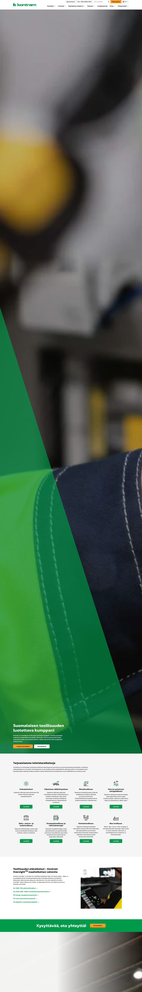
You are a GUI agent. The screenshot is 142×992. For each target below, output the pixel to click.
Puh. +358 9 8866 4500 (84, 2)
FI (125, 2)
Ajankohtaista (70, 2)
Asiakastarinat (102, 6)
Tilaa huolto (116, 2)
